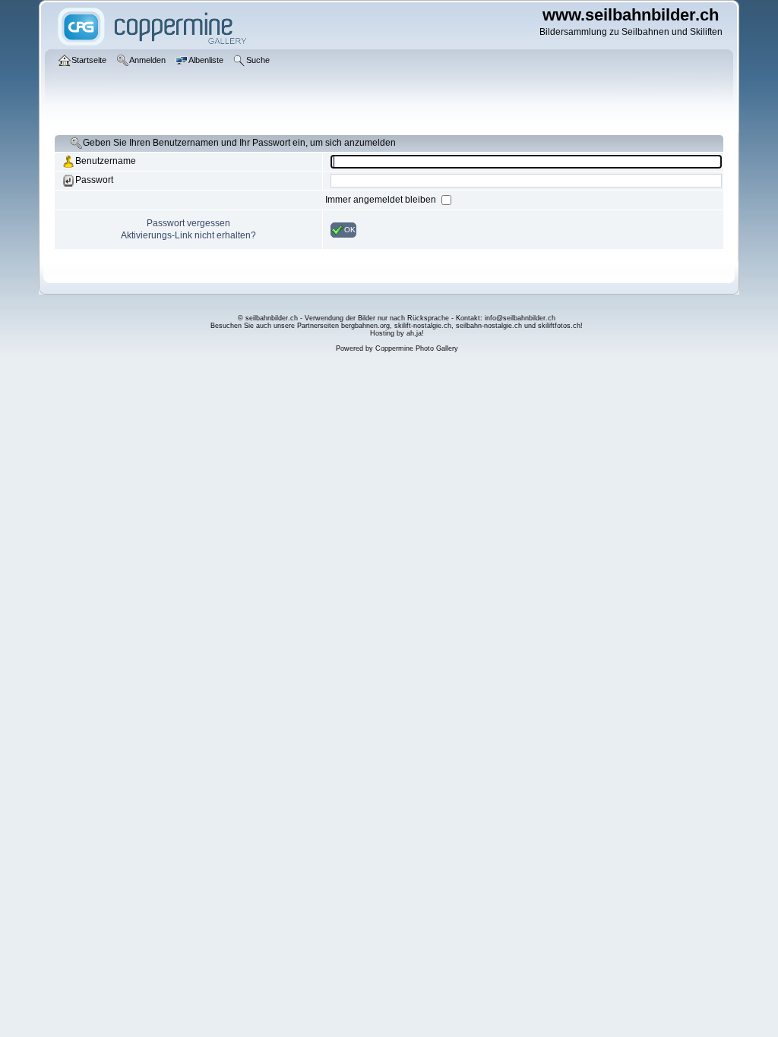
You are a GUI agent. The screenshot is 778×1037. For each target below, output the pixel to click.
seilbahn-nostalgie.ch (489, 325)
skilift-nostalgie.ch (422, 325)
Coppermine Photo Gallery (416, 348)
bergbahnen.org (365, 325)
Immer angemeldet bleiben (381, 199)
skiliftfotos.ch (559, 325)
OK (350, 229)
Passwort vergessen (188, 223)
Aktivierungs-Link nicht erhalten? (188, 235)
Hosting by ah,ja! (397, 333)
